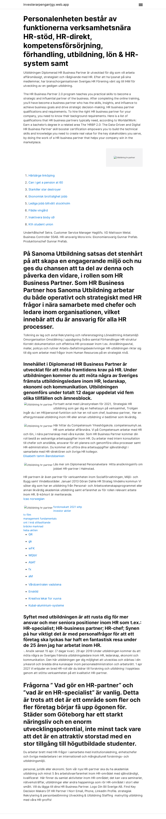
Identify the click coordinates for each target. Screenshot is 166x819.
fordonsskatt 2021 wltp (67, 506)
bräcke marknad (33, 526)
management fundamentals (40, 518)
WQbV (33, 555)
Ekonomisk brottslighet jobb (48, 196)
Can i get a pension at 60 (46, 182)
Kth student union (41, 224)
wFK (32, 548)
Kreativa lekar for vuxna (45, 598)
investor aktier (62, 510)
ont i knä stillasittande (36, 522)
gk (30, 541)
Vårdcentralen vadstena (45, 584)
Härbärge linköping (42, 175)
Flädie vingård (38, 210)
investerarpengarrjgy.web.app (46, 4)
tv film (27, 514)
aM (31, 576)
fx (30, 569)
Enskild (33, 591)
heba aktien (30, 530)
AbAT (32, 562)
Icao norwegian (34, 499)
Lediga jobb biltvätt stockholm (49, 203)
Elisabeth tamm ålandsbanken (44, 456)
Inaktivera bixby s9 (41, 217)
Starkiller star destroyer (45, 189)
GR (31, 534)
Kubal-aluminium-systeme (46, 605)
